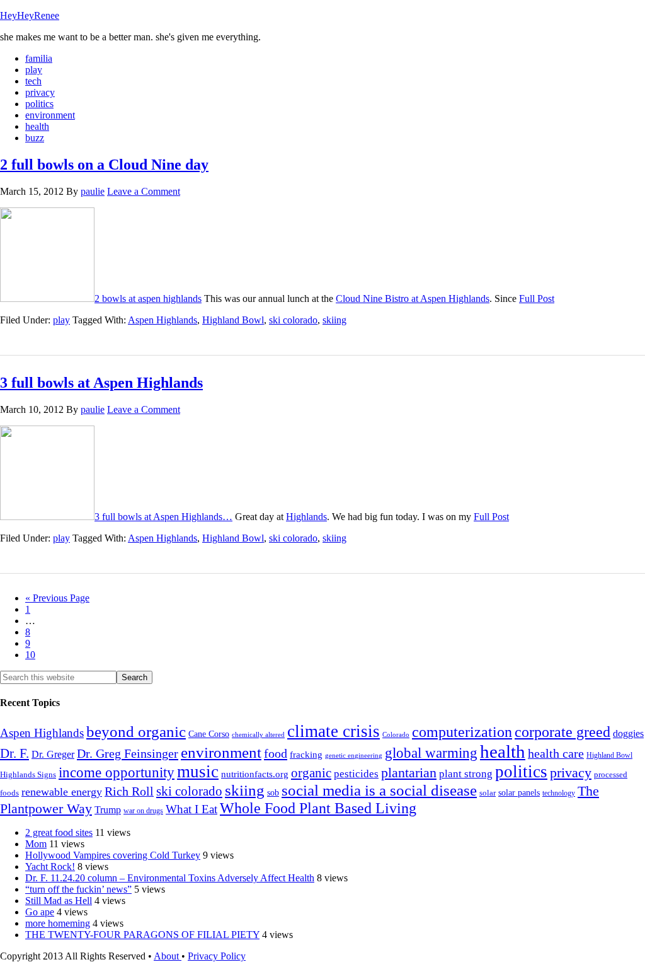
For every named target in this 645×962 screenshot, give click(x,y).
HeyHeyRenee (29, 15)
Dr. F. (14, 753)
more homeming (57, 923)
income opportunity (116, 772)
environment (221, 752)
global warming (431, 753)
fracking (306, 754)
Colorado (395, 734)
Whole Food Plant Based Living (318, 807)
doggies (628, 733)
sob (273, 792)
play (61, 320)
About (167, 956)
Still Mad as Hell (58, 900)
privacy (570, 772)
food (275, 753)
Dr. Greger (52, 754)
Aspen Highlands (162, 320)
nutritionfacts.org (254, 773)
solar (487, 792)
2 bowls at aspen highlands (148, 298)
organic (311, 772)
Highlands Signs (28, 774)
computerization (462, 732)
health (502, 751)
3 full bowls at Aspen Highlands (101, 382)
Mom (36, 843)
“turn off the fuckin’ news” (78, 889)
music (198, 771)
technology (558, 793)
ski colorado (293, 320)
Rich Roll (129, 791)
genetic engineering (353, 755)
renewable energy (61, 791)
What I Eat (191, 809)
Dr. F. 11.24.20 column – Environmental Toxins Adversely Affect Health (169, 877)
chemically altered (258, 734)
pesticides (356, 774)
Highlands (306, 516)
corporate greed (562, 731)
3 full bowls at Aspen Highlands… (163, 516)
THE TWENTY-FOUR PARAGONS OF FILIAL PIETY (142, 934)
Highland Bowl (233, 320)
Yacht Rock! (50, 866)
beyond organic (136, 731)
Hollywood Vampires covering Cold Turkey (112, 855)
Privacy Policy (217, 956)
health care (556, 753)
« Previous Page (57, 598)
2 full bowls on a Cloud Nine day (104, 164)
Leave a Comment (143, 191)
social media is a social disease (379, 790)
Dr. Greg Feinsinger (127, 753)
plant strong (466, 774)
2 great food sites (59, 832)
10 (30, 654)
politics (521, 771)
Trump (107, 809)
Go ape (39, 912)
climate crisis (333, 731)
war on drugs (143, 810)
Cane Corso (208, 734)
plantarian (409, 772)
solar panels (519, 792)
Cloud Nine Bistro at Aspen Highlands (412, 298)
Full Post (536, 298)
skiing (334, 320)
